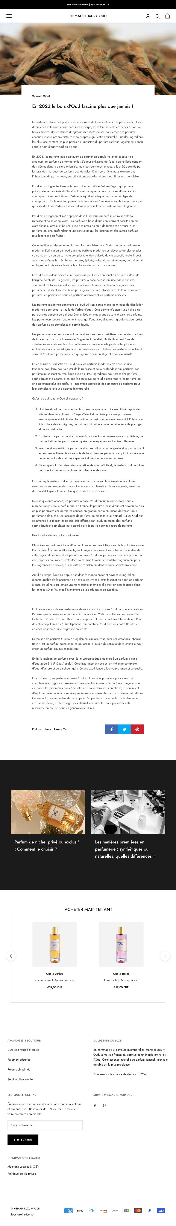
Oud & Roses (121, 974)
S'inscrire (23, 1140)
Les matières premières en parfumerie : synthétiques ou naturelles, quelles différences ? (125, 849)
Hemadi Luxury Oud (125, 516)
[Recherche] (158, 16)
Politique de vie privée (22, 1173)
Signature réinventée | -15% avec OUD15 (88, 4)
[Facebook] (94, 1105)
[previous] (11, 956)
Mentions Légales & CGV (23, 1166)
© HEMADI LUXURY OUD (25, 1209)
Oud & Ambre (55, 974)
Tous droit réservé (22, 1214)
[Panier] (167, 16)
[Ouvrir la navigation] (9, 16)
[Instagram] (104, 1105)
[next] (165, 956)
